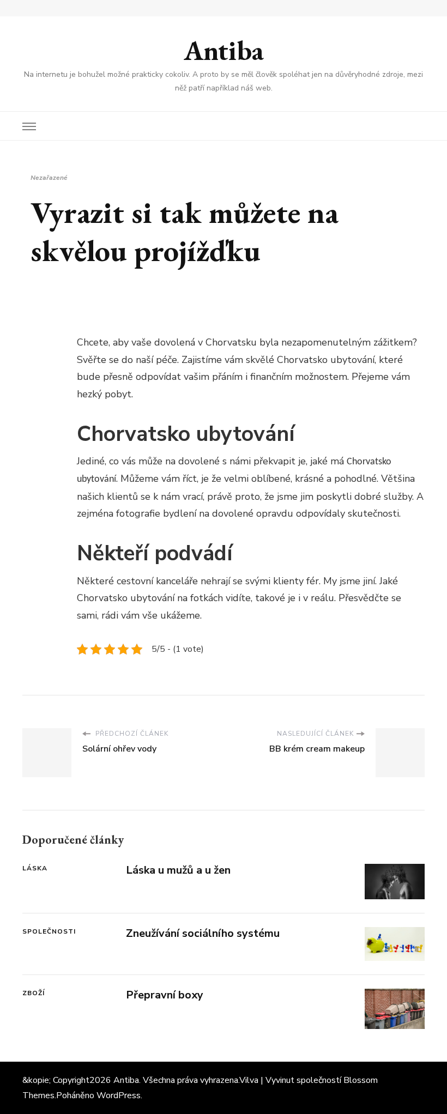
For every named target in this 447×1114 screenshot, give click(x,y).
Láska (34, 868)
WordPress (118, 1095)
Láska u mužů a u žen (178, 870)
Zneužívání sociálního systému (203, 933)
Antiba (224, 50)
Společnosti (49, 931)
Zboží (33, 993)
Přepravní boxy (164, 995)
